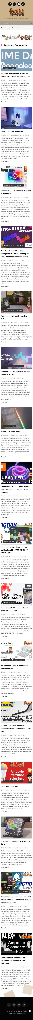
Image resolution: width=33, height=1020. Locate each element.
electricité (20, 245)
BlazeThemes (21, 1013)
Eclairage (19, 310)
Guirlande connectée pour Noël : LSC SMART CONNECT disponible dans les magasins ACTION (16, 900)
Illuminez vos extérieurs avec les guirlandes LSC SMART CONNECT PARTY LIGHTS (14, 550)
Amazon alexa (7, 660)
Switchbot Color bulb (9, 786)
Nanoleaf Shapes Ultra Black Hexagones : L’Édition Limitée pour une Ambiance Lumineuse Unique (15, 254)
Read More (4, 102)
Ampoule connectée (9, 68)
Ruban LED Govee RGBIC (11, 431)
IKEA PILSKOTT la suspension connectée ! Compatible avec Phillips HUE (16, 729)
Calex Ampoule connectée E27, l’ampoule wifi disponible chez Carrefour (13, 960)
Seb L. (4, 80)
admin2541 (5, 197)
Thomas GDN (6, 322)
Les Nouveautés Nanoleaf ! (12, 131)
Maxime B (5, 435)
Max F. (4, 378)
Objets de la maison (22, 481)
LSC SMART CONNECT (22, 891)
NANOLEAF (20, 185)
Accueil (3, 28)
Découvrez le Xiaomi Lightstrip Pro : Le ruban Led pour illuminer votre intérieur (15, 489)
